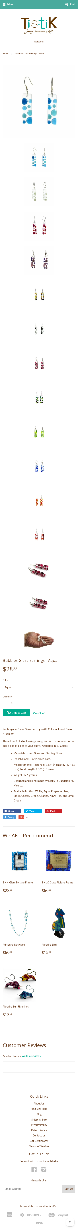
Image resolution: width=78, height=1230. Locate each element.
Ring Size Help (39, 1109)
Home (5, 54)
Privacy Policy (39, 1125)
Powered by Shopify (46, 1206)
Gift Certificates (39, 1141)
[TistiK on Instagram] (44, 1170)
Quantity (7, 696)
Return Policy (39, 1130)
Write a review (30, 1056)
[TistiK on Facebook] (34, 1170)
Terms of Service (39, 1146)
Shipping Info (39, 1119)
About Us (39, 1103)
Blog (39, 1114)
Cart (72, 4)
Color (5, 680)
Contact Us (39, 1135)
